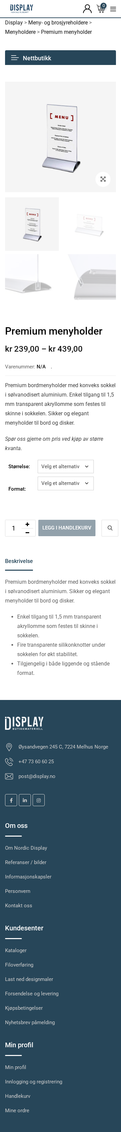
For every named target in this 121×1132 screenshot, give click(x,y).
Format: (17, 489)
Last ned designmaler (29, 979)
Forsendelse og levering (31, 994)
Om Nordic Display (26, 848)
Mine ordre (17, 1111)
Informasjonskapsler (28, 877)
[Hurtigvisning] (110, 528)
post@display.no (36, 776)
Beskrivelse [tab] (19, 561)
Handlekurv (17, 1096)
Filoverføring (19, 965)
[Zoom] (103, 179)
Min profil (15, 1067)
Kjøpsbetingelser (24, 1008)
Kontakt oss (18, 906)
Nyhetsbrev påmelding (30, 1022)
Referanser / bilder (25, 862)
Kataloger (16, 950)
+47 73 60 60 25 (36, 762)
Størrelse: (19, 467)
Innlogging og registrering (33, 1082)
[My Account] (87, 8)
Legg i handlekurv (66, 528)
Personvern (17, 891)
